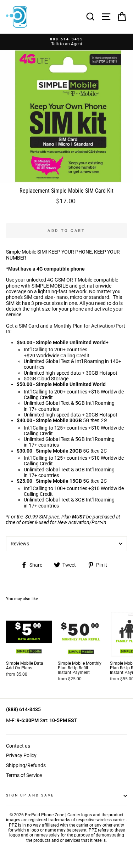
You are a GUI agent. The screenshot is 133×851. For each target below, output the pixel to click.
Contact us (18, 746)
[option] (66, 42)
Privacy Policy (21, 755)
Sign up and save (30, 795)
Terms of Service (24, 775)
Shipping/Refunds (26, 765)
